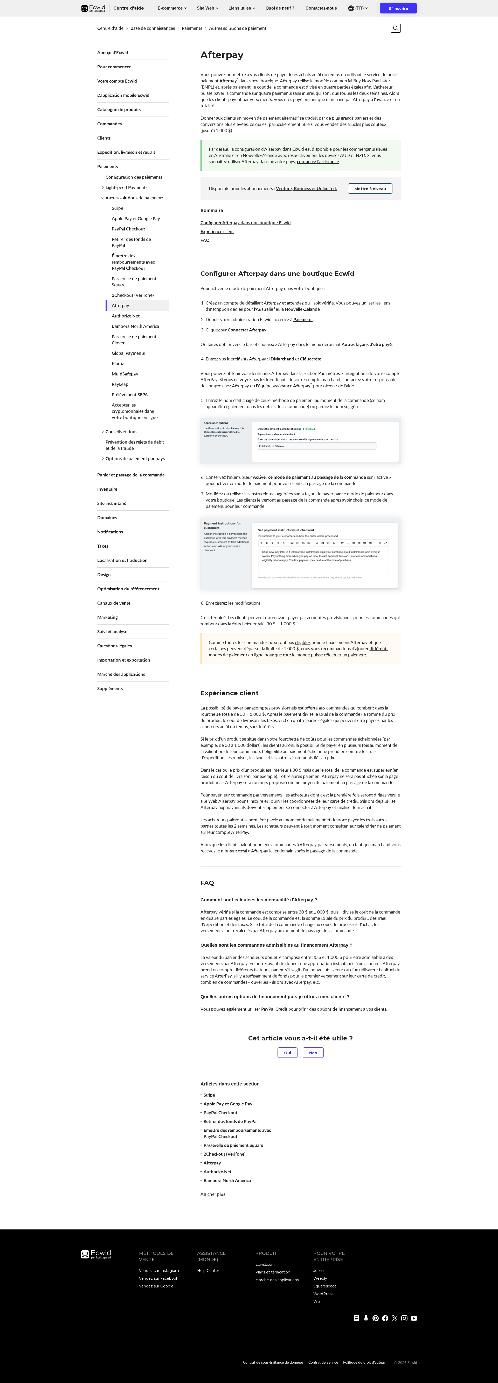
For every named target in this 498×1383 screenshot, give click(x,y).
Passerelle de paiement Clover (134, 339)
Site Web (205, 8)
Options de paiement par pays (135, 458)
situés (381, 149)
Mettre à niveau (370, 188)
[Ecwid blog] (354, 1318)
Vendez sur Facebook (158, 1278)
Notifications (110, 532)
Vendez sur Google (156, 1286)
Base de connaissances (152, 28)
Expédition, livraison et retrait (126, 152)
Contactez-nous (321, 8)
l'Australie (263, 309)
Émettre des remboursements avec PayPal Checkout (133, 262)
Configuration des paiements (134, 177)
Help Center (208, 1270)
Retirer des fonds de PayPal (131, 242)
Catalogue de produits (119, 109)
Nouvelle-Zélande (302, 309)
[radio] (288, 1052)
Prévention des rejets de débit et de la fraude (135, 445)
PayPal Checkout (128, 229)
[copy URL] (359, 274)
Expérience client (217, 231)
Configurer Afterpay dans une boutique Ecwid (245, 222)
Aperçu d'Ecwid (112, 52)
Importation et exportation (123, 660)
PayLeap (120, 384)
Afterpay (120, 305)
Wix (316, 1301)
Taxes (102, 546)
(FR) (359, 8)
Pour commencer (114, 66)
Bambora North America (135, 326)
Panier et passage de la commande (131, 475)
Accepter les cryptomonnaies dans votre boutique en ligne (135, 411)
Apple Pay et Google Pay (136, 218)
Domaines (107, 517)
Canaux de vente (113, 603)
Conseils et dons (121, 431)
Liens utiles (240, 8)
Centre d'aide (110, 28)
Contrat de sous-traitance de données (273, 1362)
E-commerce (170, 8)
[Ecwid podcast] (364, 1318)
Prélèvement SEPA (130, 394)
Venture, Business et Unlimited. (306, 188)
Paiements (192, 28)
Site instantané (111, 503)
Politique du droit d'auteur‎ (364, 1362)
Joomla (320, 1270)
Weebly (320, 1278)
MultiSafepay (125, 374)
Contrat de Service (323, 1362)
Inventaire (107, 489)
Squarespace (325, 1286)
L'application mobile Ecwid (123, 95)
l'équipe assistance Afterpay (283, 385)
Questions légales (114, 645)
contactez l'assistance (318, 161)
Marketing (107, 617)
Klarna (118, 363)
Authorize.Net (126, 316)
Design (104, 574)
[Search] (396, 28)
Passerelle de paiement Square (134, 281)
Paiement (303, 319)
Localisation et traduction (122, 560)
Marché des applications (121, 674)
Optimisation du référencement (128, 588)
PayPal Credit (274, 1009)
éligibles (302, 642)
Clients (103, 138)
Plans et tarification (272, 1272)
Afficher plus (212, 1194)
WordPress (323, 1294)
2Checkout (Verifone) (133, 295)
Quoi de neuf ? (280, 8)
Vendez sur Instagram (159, 1270)
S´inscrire (401, 9)
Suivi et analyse (112, 631)
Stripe (117, 208)
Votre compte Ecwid (117, 81)
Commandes (109, 123)
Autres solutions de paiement (237, 28)
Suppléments (110, 688)
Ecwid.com (265, 1264)
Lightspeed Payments (126, 187)
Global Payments (128, 353)
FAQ (205, 240)
